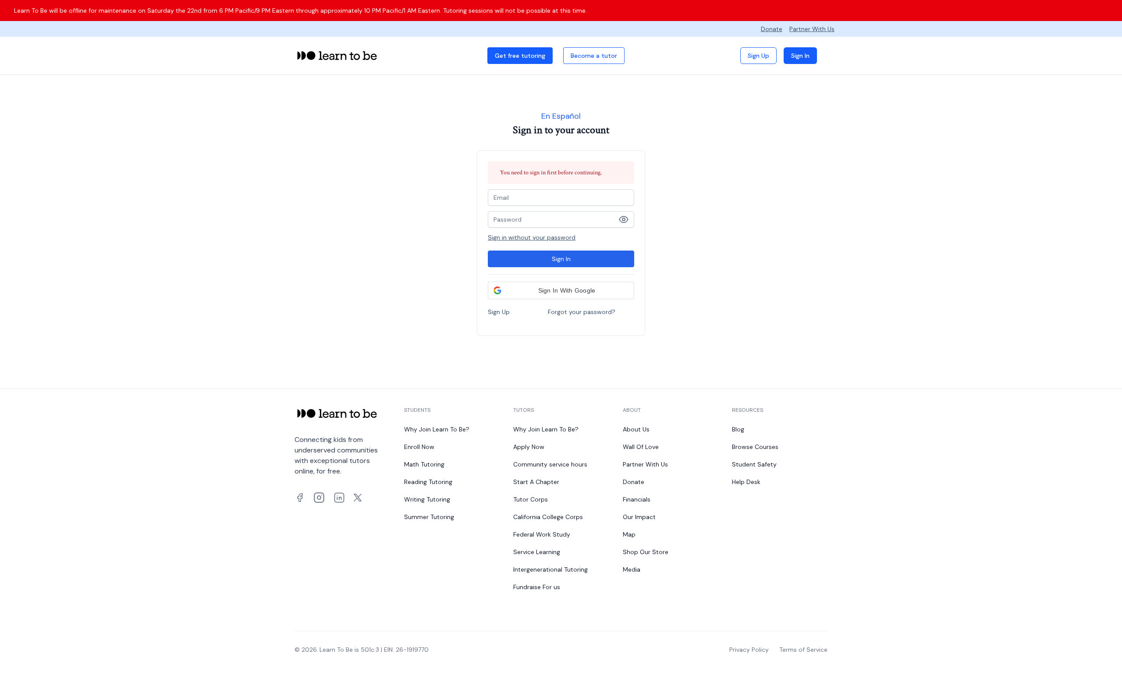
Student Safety (754, 464)
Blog (738, 429)
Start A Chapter (536, 482)
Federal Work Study (541, 534)
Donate (771, 29)
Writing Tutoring (427, 499)
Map (629, 534)
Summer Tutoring (429, 517)
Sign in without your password (531, 237)
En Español (561, 116)
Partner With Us (811, 29)
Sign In (800, 56)
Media (631, 569)
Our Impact (639, 517)
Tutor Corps (530, 499)
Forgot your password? (581, 312)
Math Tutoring (424, 464)
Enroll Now (419, 447)
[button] (561, 290)
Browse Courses (755, 447)
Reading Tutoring (428, 482)
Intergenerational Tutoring (550, 569)
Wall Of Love (641, 447)
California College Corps (548, 517)
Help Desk (746, 482)
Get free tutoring (520, 56)
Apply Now (528, 447)
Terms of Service (803, 650)
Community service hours (550, 464)
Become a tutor (594, 56)
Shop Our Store (645, 552)
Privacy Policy (749, 650)
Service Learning (536, 552)
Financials (636, 499)
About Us (636, 429)
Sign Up (758, 56)
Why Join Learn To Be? (436, 429)
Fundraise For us (536, 587)
